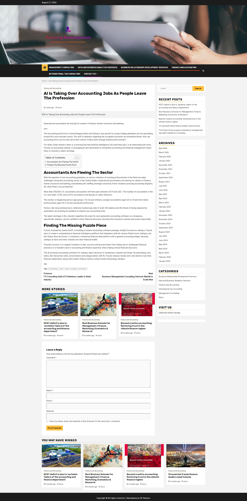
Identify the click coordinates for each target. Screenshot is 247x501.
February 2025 (165, 207)
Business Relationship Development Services (144, 67)
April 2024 (163, 249)
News (161, 297)
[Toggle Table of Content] (76, 158)
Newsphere (132, 498)
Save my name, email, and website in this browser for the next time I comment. (85, 421)
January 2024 (164, 261)
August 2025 (164, 182)
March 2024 (164, 253)
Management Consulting (61, 67)
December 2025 (165, 165)
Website (50, 411)
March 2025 (164, 203)
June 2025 (163, 190)
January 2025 (164, 211)
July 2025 (163, 186)
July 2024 (163, 236)
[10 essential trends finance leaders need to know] (185, 455)
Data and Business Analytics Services (97, 67)
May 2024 (163, 244)
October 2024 (164, 223)
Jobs (61, 269)
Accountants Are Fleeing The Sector (63, 162)
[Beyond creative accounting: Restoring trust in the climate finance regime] (137, 304)
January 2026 (164, 161)
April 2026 (163, 148)
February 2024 (165, 257)
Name (49, 390)
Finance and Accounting (184, 67)
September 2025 (166, 177)
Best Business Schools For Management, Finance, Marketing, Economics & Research (96, 327)
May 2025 (163, 194)
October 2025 (164, 173)
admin (59, 108)
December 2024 (165, 215)
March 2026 (164, 152)
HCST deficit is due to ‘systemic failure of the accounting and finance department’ (56, 327)
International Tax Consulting (64, 74)
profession (82, 269)
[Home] (44, 68)
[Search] (203, 70)
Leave (67, 269)
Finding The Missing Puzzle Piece (61, 165)
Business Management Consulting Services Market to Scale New (127, 276)
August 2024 (164, 232)
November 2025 (165, 169)
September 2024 (166, 228)
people (73, 269)
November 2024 (165, 219)
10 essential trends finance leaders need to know (179, 126)
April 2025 (163, 198)
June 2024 (163, 240)
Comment (51, 357)
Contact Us (90, 74)
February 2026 (165, 157)
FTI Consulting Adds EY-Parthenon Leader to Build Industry (67, 276)
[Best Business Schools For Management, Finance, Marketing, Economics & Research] (98, 304)
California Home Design (169, 313)
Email (49, 401)
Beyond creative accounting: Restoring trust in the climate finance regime (136, 326)
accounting (53, 269)
